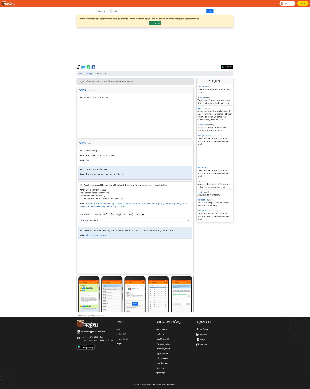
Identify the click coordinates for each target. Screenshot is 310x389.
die (139, 203)
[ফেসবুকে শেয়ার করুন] (93, 67)
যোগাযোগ (119, 343)
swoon (103, 235)
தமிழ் (131, 214)
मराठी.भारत (160, 334)
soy (199, 181)
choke (119, 203)
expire (159, 203)
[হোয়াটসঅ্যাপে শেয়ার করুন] (88, 67)
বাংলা (125, 214)
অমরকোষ (81, 73)
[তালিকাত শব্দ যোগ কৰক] (94, 90)
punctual (202, 124)
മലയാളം (140, 214)
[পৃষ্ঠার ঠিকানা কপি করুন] (79, 67)
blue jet (201, 108)
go (181, 203)
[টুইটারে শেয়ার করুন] (83, 67)
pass (92, 206)
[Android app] (86, 347)
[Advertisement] (155, 46)
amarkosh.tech (163, 363)
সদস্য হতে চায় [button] (155, 23)
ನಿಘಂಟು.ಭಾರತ (162, 353)
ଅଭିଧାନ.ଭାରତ (162, 358)
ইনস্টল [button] (135, 304)
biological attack (205, 210)
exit (153, 203)
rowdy (200, 192)
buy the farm (91, 203)
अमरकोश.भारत (161, 329)
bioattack (202, 167)
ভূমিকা (118, 329)
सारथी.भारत (160, 373)
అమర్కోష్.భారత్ (162, 339)
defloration (203, 199)
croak (125, 203)
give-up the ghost (171, 203)
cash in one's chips (107, 203)
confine (201, 86)
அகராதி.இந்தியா (163, 343)
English (90, 73)
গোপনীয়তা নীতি (121, 334)
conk (82, 89)
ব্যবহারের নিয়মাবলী (122, 339)
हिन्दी (105, 214)
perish (109, 206)
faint (87, 235)
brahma (201, 97)
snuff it (123, 206)
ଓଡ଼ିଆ (112, 214)
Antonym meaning (89, 220)
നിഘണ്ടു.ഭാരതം (163, 348)
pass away (100, 206)
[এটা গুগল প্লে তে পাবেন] (227, 67)
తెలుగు (98, 214)
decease (133, 203)
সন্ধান (210, 11)
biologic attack (204, 135)
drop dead (146, 203)
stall (87, 160)
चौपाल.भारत (160, 368)
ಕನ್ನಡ (119, 214)
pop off (116, 206)
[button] (85, 294)
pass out (95, 235)
